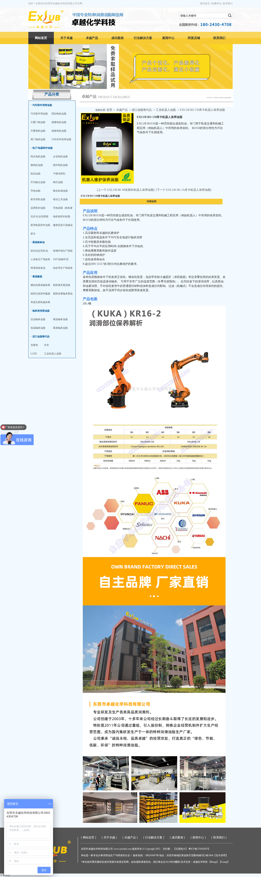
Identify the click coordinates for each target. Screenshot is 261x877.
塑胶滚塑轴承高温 (63, 293)
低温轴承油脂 (38, 327)
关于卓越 (66, 38)
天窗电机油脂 (38, 130)
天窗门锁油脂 (38, 122)
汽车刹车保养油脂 (61, 139)
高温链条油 (38, 242)
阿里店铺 (194, 38)
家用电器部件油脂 (40, 225)
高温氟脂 (37, 276)
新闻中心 (168, 38)
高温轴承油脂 (60, 319)
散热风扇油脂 (60, 190)
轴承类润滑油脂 (41, 310)
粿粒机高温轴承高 (40, 285)
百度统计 (180, 848)
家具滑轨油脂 (38, 199)
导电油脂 (35, 190)
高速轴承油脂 (60, 327)
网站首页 (41, 38)
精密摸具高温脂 (61, 285)
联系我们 (228, 3)
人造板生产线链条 (40, 259)
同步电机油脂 (38, 156)
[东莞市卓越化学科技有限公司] (46, 27)
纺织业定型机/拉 (39, 250)
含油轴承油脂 (38, 319)
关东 (46, 345)
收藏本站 (216, 3)
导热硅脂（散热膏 (63, 207)
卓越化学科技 (200, 861)
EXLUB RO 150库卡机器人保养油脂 (202, 109)
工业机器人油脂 (52, 353)
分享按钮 (5, 875)
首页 (109, 109)
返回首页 (205, 3)
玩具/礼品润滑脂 (39, 216)
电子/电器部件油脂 (42, 148)
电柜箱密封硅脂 (61, 216)
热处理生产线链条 (63, 267)
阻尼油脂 (35, 173)
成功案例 (117, 38)
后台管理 (221, 855)
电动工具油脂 (60, 199)
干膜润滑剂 (59, 173)
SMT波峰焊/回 (61, 259)
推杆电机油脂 (60, 165)
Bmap (213, 861)
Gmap (224, 861)
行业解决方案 (143, 38)
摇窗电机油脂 (59, 122)
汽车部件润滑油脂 (42, 105)
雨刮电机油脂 (59, 113)
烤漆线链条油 (38, 267)
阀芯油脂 (58, 182)
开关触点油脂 (38, 182)
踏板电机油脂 (59, 130)
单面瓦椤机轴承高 (40, 302)
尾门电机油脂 (38, 139)
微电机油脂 (37, 165)
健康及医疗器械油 (63, 225)
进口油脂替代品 (41, 336)
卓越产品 (92, 38)
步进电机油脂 (60, 156)
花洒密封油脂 (38, 207)
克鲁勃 (34, 345)
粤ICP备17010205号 (198, 848)
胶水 (33, 233)
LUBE (34, 353)
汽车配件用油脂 (39, 113)
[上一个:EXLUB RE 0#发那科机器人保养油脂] (126, 189)
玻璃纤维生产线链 (63, 250)
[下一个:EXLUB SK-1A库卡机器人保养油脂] (183, 189)
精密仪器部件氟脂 (40, 293)
